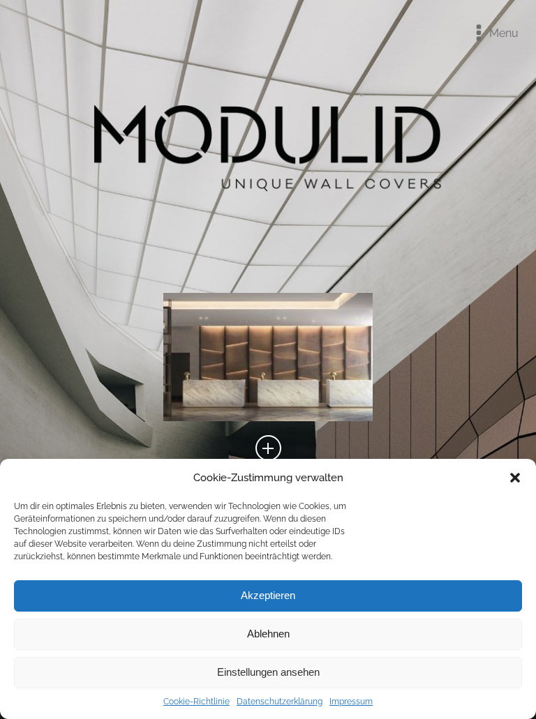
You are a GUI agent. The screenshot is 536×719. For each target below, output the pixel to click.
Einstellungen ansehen (268, 672)
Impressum (351, 701)
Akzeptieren (268, 595)
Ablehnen (268, 633)
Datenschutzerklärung (279, 701)
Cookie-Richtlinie (196, 701)
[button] (515, 478)
